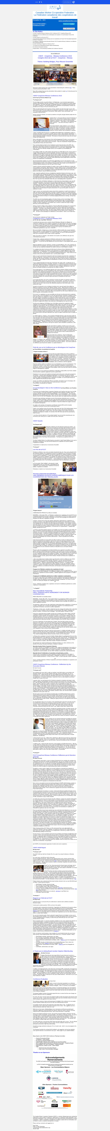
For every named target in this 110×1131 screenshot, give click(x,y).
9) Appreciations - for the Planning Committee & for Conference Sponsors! (48, 48)
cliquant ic (56, 931)
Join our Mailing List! (55, 53)
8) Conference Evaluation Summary (40, 46)
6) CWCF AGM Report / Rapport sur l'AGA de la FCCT (43, 43)
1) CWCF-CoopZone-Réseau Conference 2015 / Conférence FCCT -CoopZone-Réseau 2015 (52, 33)
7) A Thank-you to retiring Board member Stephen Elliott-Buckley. (46, 45)
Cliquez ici (63, 939)
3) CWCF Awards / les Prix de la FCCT (40, 37)
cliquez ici (35, 910)
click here (60, 887)
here (71, 87)
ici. (66, 91)
